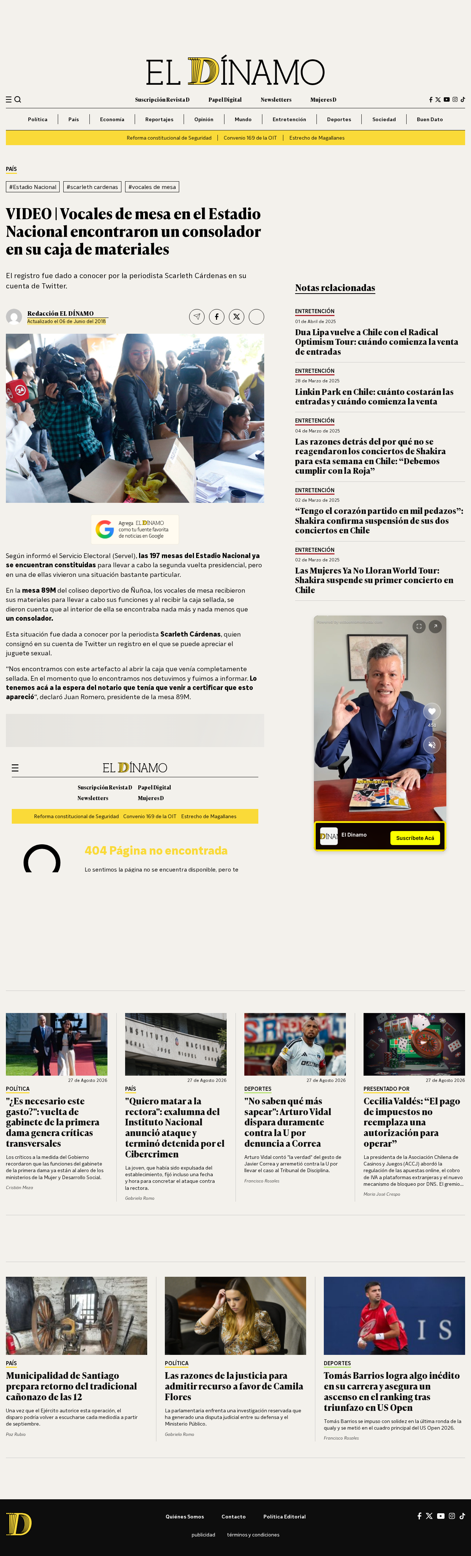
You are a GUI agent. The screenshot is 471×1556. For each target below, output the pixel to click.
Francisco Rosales (261, 1181)
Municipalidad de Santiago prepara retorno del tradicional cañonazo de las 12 (71, 1385)
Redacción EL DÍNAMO (60, 313)
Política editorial (284, 1516)
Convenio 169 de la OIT (250, 137)
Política (37, 119)
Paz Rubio (16, 1434)
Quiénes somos (185, 1516)
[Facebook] (430, 99)
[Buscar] (17, 99)
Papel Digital (225, 99)
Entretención (289, 119)
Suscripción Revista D (162, 99)
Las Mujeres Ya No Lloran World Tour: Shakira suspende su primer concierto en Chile (374, 580)
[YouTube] (447, 99)
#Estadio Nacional (32, 186)
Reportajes (159, 119)
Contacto (234, 1516)
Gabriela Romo (140, 1198)
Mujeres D (323, 99)
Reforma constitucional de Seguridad (169, 137)
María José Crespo (382, 1194)
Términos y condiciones (253, 1534)
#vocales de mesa (152, 186)
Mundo (243, 119)
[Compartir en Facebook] (216, 317)
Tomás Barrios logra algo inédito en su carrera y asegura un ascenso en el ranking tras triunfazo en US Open (392, 1390)
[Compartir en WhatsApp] (256, 317)
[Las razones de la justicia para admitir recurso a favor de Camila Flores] (235, 1316)
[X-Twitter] (438, 99)
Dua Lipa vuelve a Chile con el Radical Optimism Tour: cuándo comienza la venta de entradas (376, 341)
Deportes (339, 119)
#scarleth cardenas (92, 186)
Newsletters (276, 99)
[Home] (235, 70)
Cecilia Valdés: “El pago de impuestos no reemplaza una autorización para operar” (412, 1121)
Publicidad (203, 1534)
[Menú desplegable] (8, 100)
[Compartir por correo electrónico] (197, 317)
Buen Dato (430, 119)
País (73, 119)
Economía (112, 119)
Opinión (203, 119)
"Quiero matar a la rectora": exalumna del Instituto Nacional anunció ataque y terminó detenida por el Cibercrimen (174, 1127)
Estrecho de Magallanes (316, 137)
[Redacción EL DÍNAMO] (14, 317)
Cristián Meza (19, 1187)
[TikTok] (463, 99)
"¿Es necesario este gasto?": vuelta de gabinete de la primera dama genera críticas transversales (52, 1121)
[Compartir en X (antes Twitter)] (236, 317)
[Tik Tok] (462, 1516)
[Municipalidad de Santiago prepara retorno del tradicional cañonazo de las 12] (76, 1316)
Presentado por (387, 1089)
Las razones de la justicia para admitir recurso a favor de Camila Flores (234, 1385)
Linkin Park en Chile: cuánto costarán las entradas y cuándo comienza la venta (374, 396)
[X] (429, 1516)
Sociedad (384, 119)
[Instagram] (455, 99)
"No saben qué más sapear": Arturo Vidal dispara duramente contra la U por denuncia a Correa (287, 1121)
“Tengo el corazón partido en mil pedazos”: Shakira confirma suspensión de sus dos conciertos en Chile (379, 520)
